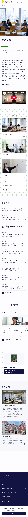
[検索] (21, 2)
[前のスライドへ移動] (20, 336)
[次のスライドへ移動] (24, 336)
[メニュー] (25, 2)
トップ (3, 475)
